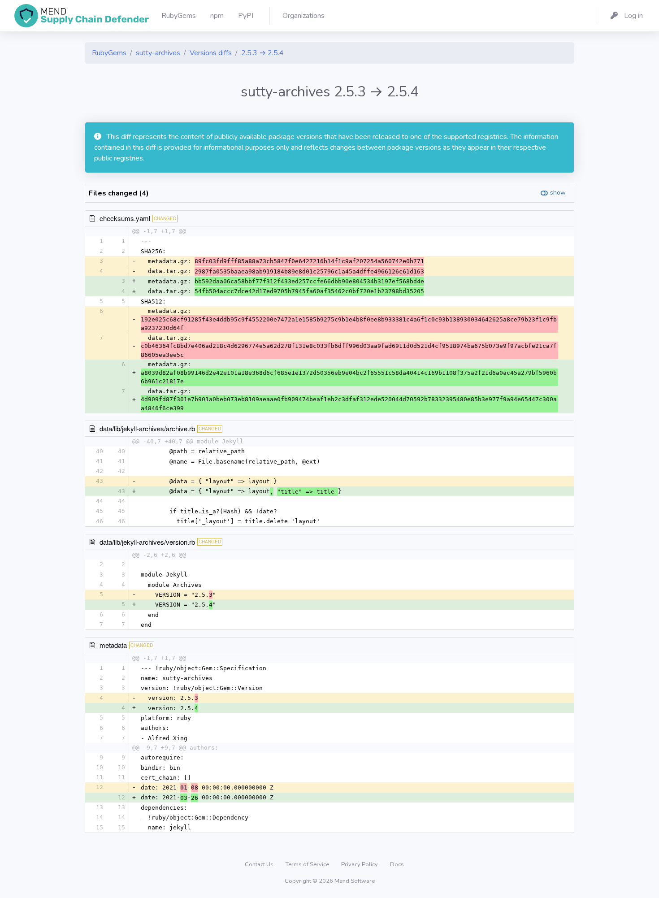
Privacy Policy (360, 864)
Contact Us (260, 864)
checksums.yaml (125, 218)
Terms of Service (308, 864)
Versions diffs (211, 53)
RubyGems (109, 53)
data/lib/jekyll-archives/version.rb (147, 542)
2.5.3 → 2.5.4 (262, 53)
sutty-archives (158, 53)
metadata (113, 645)
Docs (397, 864)
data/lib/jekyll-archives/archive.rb (147, 428)
